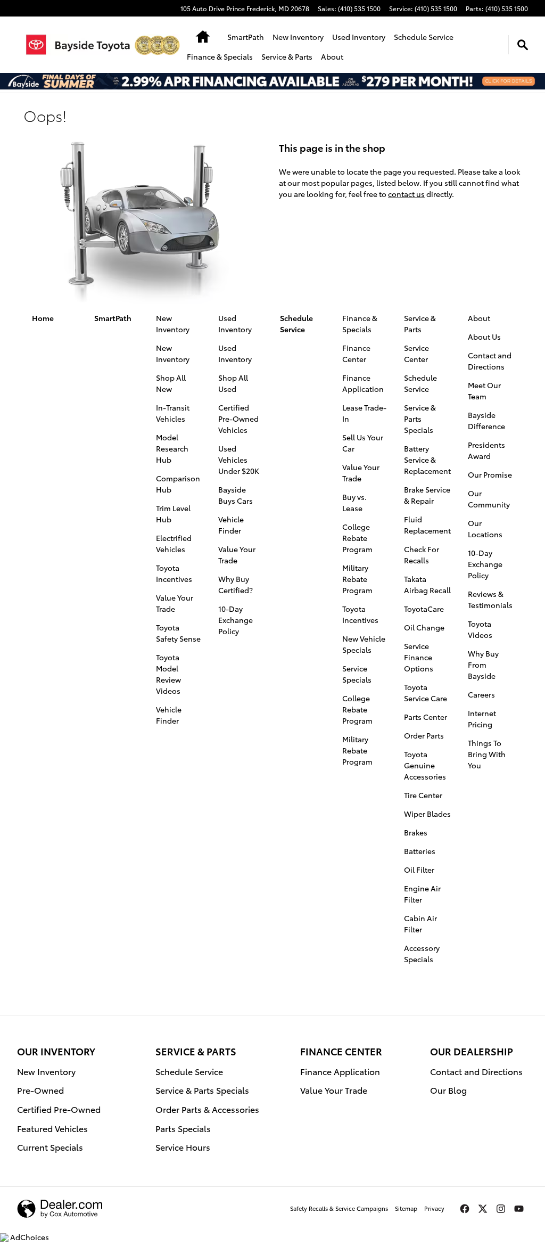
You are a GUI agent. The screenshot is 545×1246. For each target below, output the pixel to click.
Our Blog (448, 1090)
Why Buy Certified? (235, 584)
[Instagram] (501, 1209)
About (332, 56)
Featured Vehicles (52, 1128)
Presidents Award (486, 450)
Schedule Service (423, 36)
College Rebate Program (357, 537)
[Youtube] (519, 1209)
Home (43, 318)
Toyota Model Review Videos (168, 674)
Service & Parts (286, 56)
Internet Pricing (482, 718)
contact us (406, 193)
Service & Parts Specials (420, 418)
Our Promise (490, 474)
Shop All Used (233, 383)
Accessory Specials (422, 953)
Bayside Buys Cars (235, 495)
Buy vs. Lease (354, 502)
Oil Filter (419, 869)
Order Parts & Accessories (207, 1109)
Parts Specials (183, 1128)
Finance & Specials (220, 56)
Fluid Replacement (427, 525)
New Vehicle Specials (363, 644)
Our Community (489, 499)
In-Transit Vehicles (172, 413)
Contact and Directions (489, 361)
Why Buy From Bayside (483, 664)
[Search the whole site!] (522, 44)
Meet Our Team (484, 390)
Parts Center (425, 716)
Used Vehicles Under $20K (238, 459)
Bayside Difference (486, 420)
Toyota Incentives (174, 573)
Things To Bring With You (487, 753)
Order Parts (424, 735)
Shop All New (171, 383)
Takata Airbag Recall (427, 584)
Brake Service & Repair (427, 495)
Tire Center (423, 795)
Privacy (434, 1208)
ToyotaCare (424, 608)
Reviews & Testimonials (490, 599)
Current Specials (50, 1147)
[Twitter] (483, 1209)
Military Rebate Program (357, 578)
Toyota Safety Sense (178, 633)
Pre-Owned (40, 1090)
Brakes (415, 832)
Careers (481, 694)
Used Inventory (358, 36)
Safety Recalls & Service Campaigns (339, 1208)
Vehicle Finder (168, 715)
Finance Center (356, 353)
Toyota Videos (480, 629)
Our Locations (485, 528)
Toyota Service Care (425, 692)
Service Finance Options (418, 657)
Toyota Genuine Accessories (425, 765)
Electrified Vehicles (174, 543)
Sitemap (406, 1208)
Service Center (416, 353)
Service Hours (182, 1147)
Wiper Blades (427, 813)
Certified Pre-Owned (59, 1109)
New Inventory (298, 36)
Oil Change (424, 627)
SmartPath (245, 36)
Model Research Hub (172, 448)
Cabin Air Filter (420, 923)
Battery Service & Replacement (427, 459)
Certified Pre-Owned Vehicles (238, 418)
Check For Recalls (421, 554)
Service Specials (356, 674)
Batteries (419, 851)
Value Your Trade (174, 603)
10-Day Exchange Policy (235, 619)
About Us (484, 336)
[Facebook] (465, 1209)
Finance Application (363, 383)
